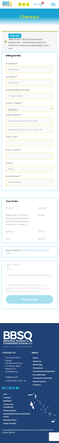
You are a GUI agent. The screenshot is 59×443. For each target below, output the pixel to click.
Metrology (37, 364)
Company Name (18, 90)
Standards (38, 368)
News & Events (39, 381)
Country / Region (14, 103)
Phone (9, 163)
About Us (37, 361)
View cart (14, 36)
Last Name (11, 77)
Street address (13, 115)
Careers (7, 397)
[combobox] (29, 108)
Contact (37, 385)
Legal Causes (9, 423)
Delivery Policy (9, 420)
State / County (13, 150)
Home (35, 358)
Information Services (42, 378)
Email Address (13, 176)
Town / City (12, 137)
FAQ (5, 394)
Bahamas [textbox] (12, 110)
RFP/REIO (7, 401)
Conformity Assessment (44, 371)
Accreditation (39, 375)
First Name (11, 63)
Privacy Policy (9, 410)
